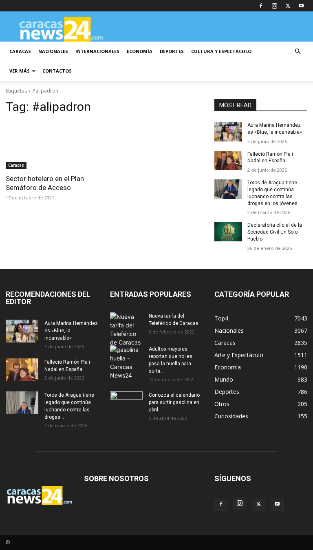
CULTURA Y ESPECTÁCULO (221, 51)
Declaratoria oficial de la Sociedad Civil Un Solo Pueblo (274, 232)
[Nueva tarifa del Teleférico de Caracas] (126, 329)
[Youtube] (301, 5)
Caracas (16, 165)
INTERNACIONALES (97, 51)
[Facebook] (261, 5)
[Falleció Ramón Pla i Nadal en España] (228, 160)
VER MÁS (19, 71)
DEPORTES (172, 51)
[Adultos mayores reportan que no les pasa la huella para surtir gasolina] (126, 362)
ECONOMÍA (139, 51)
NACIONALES (53, 51)
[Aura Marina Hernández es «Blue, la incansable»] (228, 131)
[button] (297, 51)
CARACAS (20, 51)
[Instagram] (274, 5)
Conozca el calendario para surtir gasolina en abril (174, 402)
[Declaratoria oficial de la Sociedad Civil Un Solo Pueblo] (228, 231)
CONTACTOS (57, 71)
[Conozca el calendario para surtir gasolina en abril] (126, 402)
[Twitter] (288, 5)
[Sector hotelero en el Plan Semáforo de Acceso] (52, 145)
